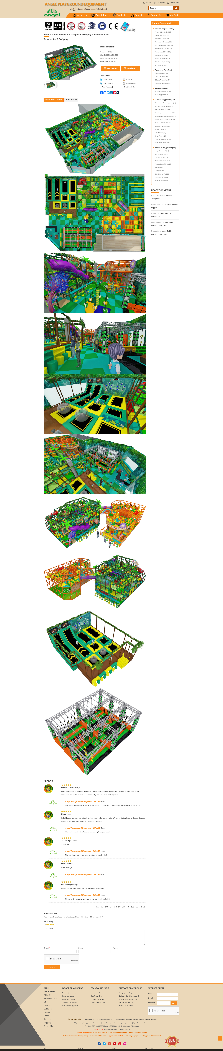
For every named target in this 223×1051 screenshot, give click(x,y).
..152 (137, 907)
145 (111, 907)
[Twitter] (104, 1045)
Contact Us (156, 15)
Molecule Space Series (163, 109)
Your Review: (49, 928)
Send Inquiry (71, 100)
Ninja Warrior (161, 88)
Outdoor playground (162, 143)
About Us (82, 15)
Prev (98, 907)
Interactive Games (162, 39)
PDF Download (131, 83)
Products (121, 15)
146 (115, 907)
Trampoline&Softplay (163, 83)
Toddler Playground (162, 58)
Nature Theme (160, 129)
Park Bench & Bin (161, 177)
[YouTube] (119, 1045)
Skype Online (108, 79)
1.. (102, 907)
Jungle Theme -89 (162, 151)
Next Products (129, 87)
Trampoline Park (163, 70)
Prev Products (107, 87)
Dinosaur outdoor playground (165, 103)
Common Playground (163, 139)
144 (106, 907)
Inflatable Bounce (161, 181)
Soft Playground (161, 65)
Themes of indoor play (163, 42)
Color (46, 1002)
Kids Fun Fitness (161, 157)
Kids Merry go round (162, 55)
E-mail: (47, 948)
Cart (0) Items (174, 3)
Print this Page (108, 83)
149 (127, 907)
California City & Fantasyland (165, 116)
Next (143, 907)
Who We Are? (49, 991)
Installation (48, 995)
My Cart (174, 15)
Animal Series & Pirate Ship (165, 119)
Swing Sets (159, 167)
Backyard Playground (165, 148)
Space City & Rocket (162, 126)
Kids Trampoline (161, 76)
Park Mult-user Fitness (163, 164)
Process (47, 1005)
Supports (47, 1019)
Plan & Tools (101, 15)
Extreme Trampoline (162, 80)
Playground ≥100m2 (163, 52)
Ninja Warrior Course (163, 91)
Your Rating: (48, 922)
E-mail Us (129, 79)
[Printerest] (114, 1045)
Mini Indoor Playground (164, 45)
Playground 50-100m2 (163, 48)
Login (154, 3)
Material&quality (50, 998)
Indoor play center (162, 35)
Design (46, 988)
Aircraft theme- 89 (161, 154)
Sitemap (147, 1023)
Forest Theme (160, 133)
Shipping (47, 1023)
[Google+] (109, 1045)
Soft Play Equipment (162, 62)
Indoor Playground (164, 29)
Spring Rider (160, 171)
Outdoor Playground (165, 100)
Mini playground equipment (165, 113)
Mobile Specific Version (147, 1019)
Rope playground (161, 95)
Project (138, 15)
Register (161, 3)
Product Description (53, 100)
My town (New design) (163, 32)
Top (220, 1038)
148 (123, 907)
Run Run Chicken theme (164, 106)
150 (132, 907)
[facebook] (99, 1045)
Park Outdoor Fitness (163, 161)
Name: (81, 948)
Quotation (48, 1009)
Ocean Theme (160, 136)
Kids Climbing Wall (162, 174)
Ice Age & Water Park (163, 123)
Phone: (115, 948)
